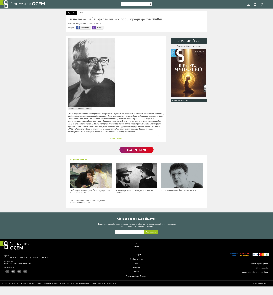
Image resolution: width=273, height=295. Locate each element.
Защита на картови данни (107, 283)
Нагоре (136, 246)
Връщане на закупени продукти (255, 272)
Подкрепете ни (136, 259)
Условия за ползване (259, 264)
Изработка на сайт (260, 283)
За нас (136, 263)
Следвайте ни (9, 267)
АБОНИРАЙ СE (188, 41)
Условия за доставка (67, 283)
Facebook (85, 28)
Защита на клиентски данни (86, 283)
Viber (99, 28)
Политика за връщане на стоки (47, 283)
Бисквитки (136, 272)
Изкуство (71, 13)
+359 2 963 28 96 (10, 264)
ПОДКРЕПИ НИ (136, 150)
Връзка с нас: (8, 262)
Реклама (136, 268)
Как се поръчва (262, 268)
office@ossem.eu (24, 264)
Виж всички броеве (181, 100)
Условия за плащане (27, 283)
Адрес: (6, 256)
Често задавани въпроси (136, 276)
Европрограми (136, 255)
